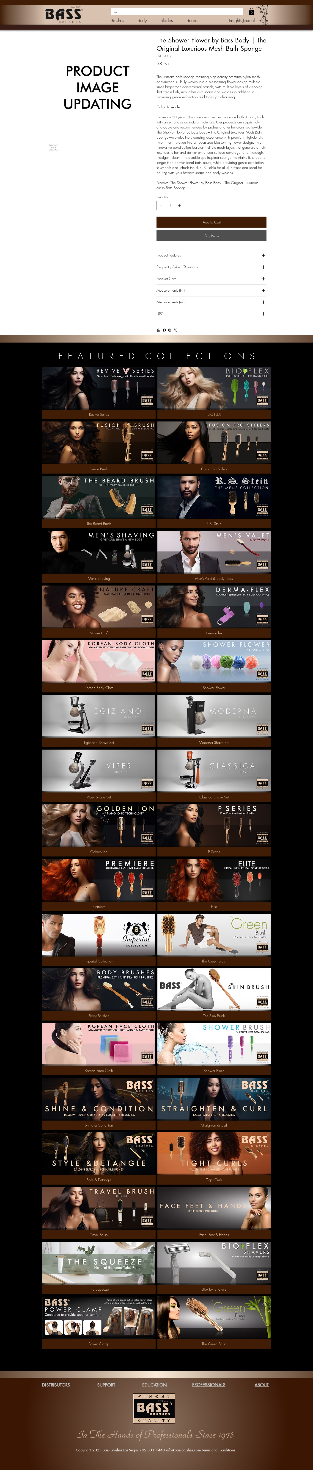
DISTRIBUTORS (56, 1385)
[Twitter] (175, 330)
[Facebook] (164, 330)
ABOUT (262, 1385)
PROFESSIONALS (208, 1385)
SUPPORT (106, 1385)
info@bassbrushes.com (183, 1450)
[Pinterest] (169, 330)
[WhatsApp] (158, 330)
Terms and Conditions (218, 1450)
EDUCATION (154, 1385)
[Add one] (179, 205)
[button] (217, 20)
